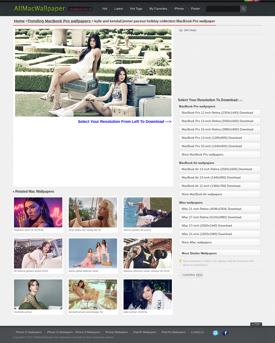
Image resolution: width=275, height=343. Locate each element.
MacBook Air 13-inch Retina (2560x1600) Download (217, 169)
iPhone (179, 8)
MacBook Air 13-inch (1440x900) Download (211, 177)
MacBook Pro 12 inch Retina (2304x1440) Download (217, 112)
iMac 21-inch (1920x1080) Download (207, 234)
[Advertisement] (93, 155)
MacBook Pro (79, 9)
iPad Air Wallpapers (144, 332)
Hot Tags (136, 8)
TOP (257, 324)
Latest (119, 8)
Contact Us (197, 332)
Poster (195, 8)
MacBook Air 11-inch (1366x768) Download (211, 186)
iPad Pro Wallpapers (174, 332)
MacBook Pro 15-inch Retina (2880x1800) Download (217, 129)
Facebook (225, 333)
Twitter (215, 333)
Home (19, 21)
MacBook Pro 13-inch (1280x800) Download (212, 137)
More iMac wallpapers (197, 242)
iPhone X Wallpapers (87, 332)
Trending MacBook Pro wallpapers (59, 21)
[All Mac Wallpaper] (40, 11)
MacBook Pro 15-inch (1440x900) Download (212, 146)
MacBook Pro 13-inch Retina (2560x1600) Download (217, 121)
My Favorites (158, 8)
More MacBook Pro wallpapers (202, 154)
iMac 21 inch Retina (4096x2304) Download (211, 208)
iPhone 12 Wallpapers (29, 332)
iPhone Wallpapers (116, 332)
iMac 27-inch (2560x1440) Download (207, 225)
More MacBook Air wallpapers (202, 194)
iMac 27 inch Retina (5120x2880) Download (211, 217)
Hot (104, 8)
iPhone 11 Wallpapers (60, 332)
